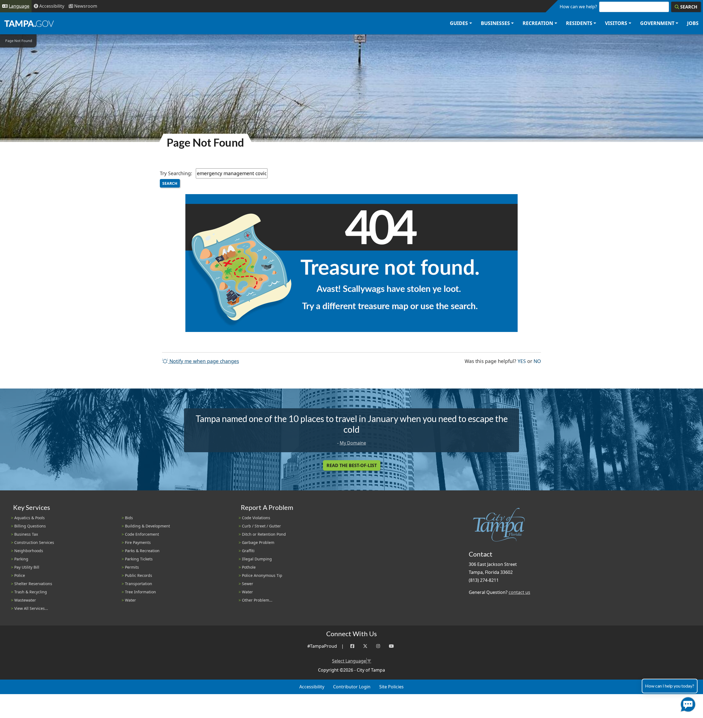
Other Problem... (257, 600)
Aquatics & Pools (29, 517)
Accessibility (311, 687)
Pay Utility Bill (26, 567)
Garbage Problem (258, 542)
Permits (132, 567)
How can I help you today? (669, 685)
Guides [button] (459, 23)
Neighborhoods (28, 550)
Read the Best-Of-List (352, 465)
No (537, 360)
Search (169, 183)
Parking (21, 558)
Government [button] (657, 23)
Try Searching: (176, 173)
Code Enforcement (142, 534)
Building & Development (147, 526)
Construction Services (34, 542)
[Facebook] (352, 646)
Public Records (138, 575)
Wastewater (25, 600)
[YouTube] (391, 646)
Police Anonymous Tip (262, 575)
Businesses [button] (495, 23)
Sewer (247, 583)
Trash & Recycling (30, 591)
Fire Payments (138, 542)
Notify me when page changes (203, 361)
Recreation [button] (538, 23)
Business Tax (26, 534)
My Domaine (353, 443)
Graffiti (248, 550)
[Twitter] (365, 646)
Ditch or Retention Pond (264, 534)
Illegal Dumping (257, 558)
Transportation (138, 583)
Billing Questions (30, 526)
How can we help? (578, 7)
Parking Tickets (139, 558)
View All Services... (31, 608)
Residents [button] (579, 23)
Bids (129, 517)
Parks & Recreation (142, 550)
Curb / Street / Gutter (261, 526)
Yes (522, 360)
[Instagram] (378, 646)
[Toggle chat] (687, 703)
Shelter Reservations (33, 583)
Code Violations (256, 517)
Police (19, 575)
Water (130, 600)
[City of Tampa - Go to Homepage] (29, 23)
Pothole (249, 567)
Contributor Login (351, 687)
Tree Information (140, 591)
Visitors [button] (616, 23)
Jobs (693, 23)
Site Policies (391, 687)
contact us (519, 592)
